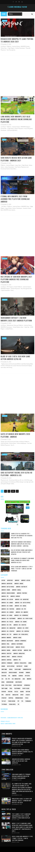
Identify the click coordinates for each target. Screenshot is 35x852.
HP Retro (27, 675)
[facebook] (13, 2)
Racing (22, 691)
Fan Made (21, 672)
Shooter (8, 694)
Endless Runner (13, 672)
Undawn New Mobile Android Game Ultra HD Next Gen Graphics (21, 761)
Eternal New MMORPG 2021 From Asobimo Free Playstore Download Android (15, 199)
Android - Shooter (6, 653)
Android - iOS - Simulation (8, 628)
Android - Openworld (20, 640)
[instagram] (19, 2)
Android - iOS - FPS (21, 609)
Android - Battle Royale (8, 586)
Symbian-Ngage (19, 698)
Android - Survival (6, 660)
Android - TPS (17, 660)
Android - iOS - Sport (23, 628)
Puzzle (16, 691)
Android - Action (25, 580)
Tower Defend (11, 701)
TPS (22, 701)
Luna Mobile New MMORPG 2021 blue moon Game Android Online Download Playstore (16, 119)
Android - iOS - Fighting (8, 609)
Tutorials (4, 704)
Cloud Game (18, 669)
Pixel (11, 688)
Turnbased (28, 701)
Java (24, 679)
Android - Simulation (19, 653)
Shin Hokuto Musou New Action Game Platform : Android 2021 (16, 159)
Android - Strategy (17, 656)
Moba (3, 682)
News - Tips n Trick (6, 685)
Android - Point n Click (8, 647)
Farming (28, 672)
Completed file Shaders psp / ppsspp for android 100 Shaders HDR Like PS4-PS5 (21, 536)
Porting (10, 691)
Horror (21, 675)
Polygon (4, 691)
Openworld (27, 685)
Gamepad (14, 675)
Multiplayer (19, 682)
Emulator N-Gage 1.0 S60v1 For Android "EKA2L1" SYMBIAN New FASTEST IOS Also (22, 800)
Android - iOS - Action (7, 599)
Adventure (10, 580)
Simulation (15, 694)
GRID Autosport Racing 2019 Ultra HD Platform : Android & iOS (16, 474)
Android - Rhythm (17, 650)
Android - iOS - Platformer (8, 618)
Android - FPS (5, 596)
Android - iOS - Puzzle (7, 621)
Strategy (4, 698)
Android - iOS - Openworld (21, 615)
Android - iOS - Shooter (20, 625)
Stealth (28, 694)
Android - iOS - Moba (7, 615)
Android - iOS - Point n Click (25, 618)
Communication (27, 669)
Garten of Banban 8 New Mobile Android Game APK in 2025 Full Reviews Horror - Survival (21, 544)
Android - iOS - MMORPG (22, 612)
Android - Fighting (22, 593)
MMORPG (29, 679)
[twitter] (16, 2)
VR (18, 704)
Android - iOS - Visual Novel (20, 634)
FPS (9, 675)
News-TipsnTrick (18, 685)
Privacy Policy (5, 721)
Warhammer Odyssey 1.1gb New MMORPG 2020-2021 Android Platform (16, 319)
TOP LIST (4, 701)
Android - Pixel (5, 644)
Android (5, 21)
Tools (26, 698)
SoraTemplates (17, 849)
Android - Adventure (7, 583)
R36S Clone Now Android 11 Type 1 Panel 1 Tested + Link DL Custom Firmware (22, 569)
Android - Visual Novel (20, 663)
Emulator (4, 672)
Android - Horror (15, 596)
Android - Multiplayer (7, 640)
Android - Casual (16, 590)
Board (26, 666)
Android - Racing (6, 650)
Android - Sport (6, 656)
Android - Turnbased (7, 663)
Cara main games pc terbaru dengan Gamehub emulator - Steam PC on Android (21, 776)
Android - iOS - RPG (6, 625)
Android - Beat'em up (21, 586)
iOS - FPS (7, 679)
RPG (3, 694)
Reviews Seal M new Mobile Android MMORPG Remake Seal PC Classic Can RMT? (22, 751)
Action (4, 139)
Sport (22, 694)
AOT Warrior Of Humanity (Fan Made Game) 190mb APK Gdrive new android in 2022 (22, 560)
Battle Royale (10, 666)
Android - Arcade (19, 583)
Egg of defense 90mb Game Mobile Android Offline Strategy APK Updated (22, 552)
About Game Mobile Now (8, 723)
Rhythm (28, 691)
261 (13, 491)
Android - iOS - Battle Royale (22, 602)
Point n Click (26, 688)
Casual (10, 669)
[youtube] (22, 2)
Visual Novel (12, 704)
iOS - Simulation (16, 679)
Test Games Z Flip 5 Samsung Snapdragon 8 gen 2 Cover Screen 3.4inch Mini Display (21, 816)
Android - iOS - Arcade (7, 602)
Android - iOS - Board (7, 606)
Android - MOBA (17, 637)
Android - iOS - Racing (21, 621)
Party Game (4, 688)
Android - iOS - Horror (8, 612)
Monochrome (10, 682)
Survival (11, 698)
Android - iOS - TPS (6, 634)
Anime (30, 663)
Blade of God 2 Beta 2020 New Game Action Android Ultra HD (15, 357)
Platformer (17, 688)
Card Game (4, 669)
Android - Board (6, 590)
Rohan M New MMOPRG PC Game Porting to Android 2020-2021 (17, 40)
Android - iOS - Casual (20, 606)
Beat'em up (19, 666)
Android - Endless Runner (8, 593)
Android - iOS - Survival (23, 631)
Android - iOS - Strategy (8, 631)
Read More (5, 53)
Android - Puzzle (20, 647)
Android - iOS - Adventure (22, 599)
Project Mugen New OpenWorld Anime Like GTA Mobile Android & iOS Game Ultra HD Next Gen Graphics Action (22, 741)
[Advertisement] (17, 76)
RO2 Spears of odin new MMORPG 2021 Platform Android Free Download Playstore (16, 279)
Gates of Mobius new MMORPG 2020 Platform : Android (15, 435)
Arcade (3, 666)
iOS (2, 679)
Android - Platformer (17, 644)
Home (3, 14)
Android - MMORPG (6, 637)
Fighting (4, 675)
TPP (18, 701)
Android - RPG (27, 650)
